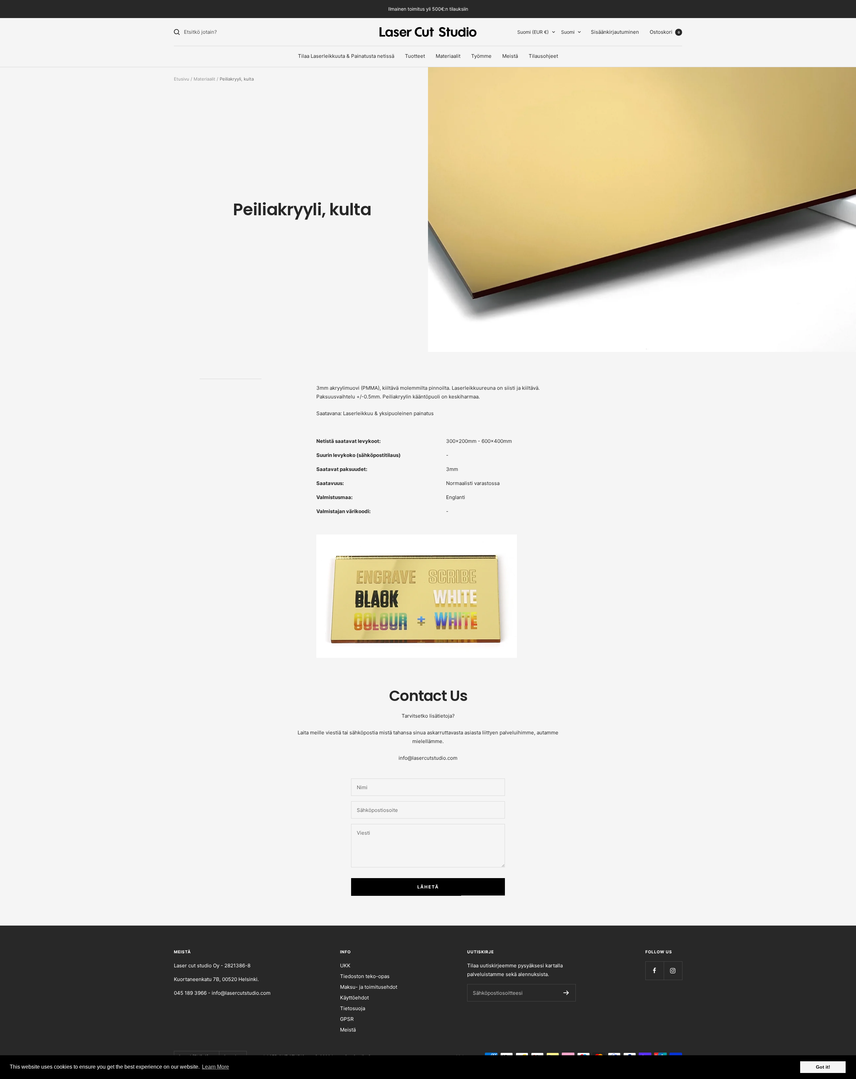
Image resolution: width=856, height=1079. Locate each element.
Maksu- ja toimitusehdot (368, 987)
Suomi (567, 32)
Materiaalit (448, 56)
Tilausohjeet (543, 56)
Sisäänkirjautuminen (615, 32)
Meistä (510, 56)
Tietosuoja (352, 1008)
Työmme (481, 56)
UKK (345, 965)
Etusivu (181, 79)
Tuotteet (415, 56)
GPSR (347, 1019)
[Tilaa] (566, 992)
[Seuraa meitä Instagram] (673, 970)
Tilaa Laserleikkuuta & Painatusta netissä (346, 56)
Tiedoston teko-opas (365, 976)
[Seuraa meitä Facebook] (654, 970)
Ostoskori (665, 32)
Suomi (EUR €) (533, 32)
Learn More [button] (215, 1067)
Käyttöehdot (354, 997)
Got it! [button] (823, 1067)
